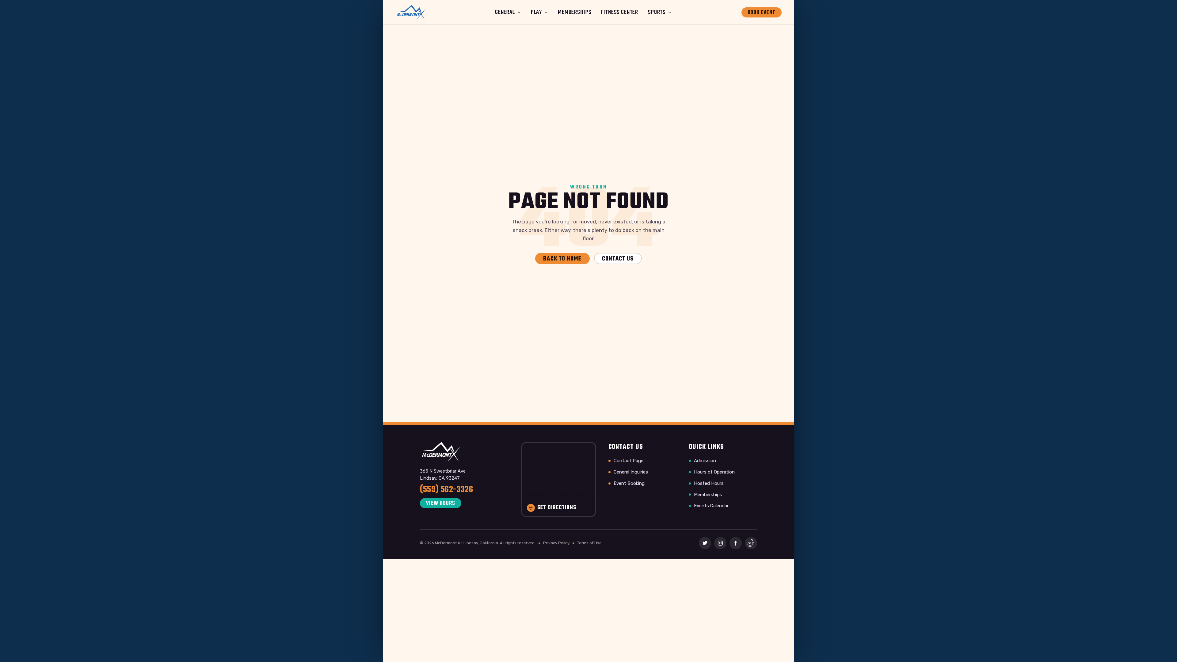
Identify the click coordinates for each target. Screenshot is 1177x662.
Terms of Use (589, 543)
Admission (705, 460)
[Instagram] (720, 543)
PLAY (536, 12)
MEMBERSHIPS (574, 12)
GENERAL (505, 12)
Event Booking (629, 483)
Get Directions (557, 508)
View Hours (440, 503)
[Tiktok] (751, 543)
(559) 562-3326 (446, 489)
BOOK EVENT (762, 13)
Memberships (708, 494)
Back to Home (562, 259)
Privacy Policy (556, 543)
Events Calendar (711, 505)
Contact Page (628, 460)
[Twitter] (705, 543)
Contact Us (618, 259)
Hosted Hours (709, 483)
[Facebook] (735, 543)
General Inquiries (631, 472)
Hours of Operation (714, 472)
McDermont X (447, 543)
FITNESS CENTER (619, 12)
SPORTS (657, 12)
